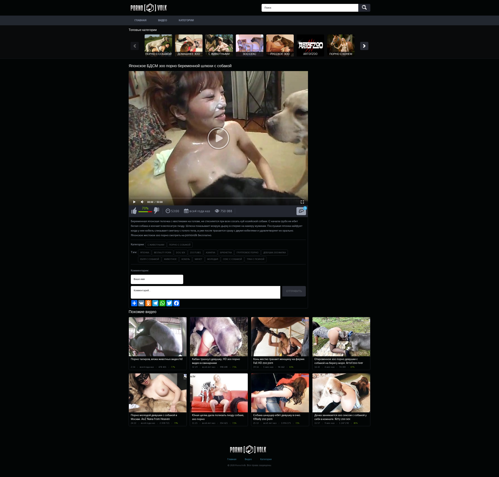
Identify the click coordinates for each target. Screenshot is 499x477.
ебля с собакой (149, 259)
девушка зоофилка (274, 252)
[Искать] (364, 8)
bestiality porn (162, 252)
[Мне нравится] (134, 211)
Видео (248, 459)
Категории (266, 459)
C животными (156, 245)
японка (144, 252)
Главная (231, 459)
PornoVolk (150, 8)
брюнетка (226, 252)
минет (198, 259)
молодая (212, 259)
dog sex (180, 252)
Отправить (294, 291)
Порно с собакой (179, 245)
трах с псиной (255, 259)
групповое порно (247, 252)
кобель (185, 259)
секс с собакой (232, 259)
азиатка (210, 252)
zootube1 (195, 252)
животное (170, 259)
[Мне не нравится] (156, 211)
